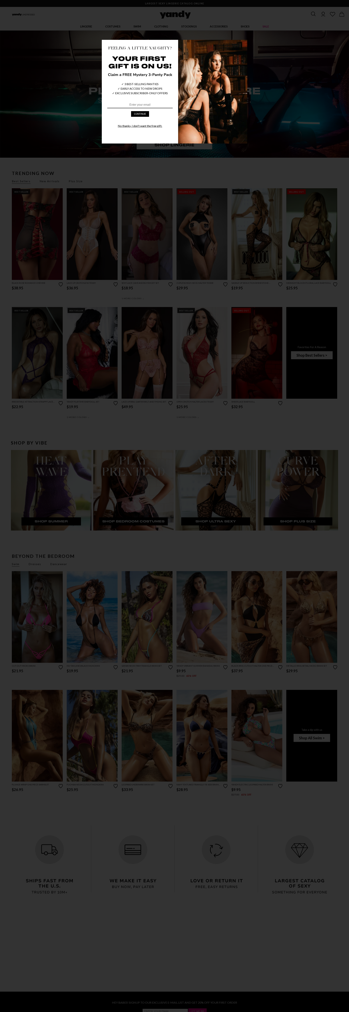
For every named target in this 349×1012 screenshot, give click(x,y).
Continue (140, 114)
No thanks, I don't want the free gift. (140, 126)
